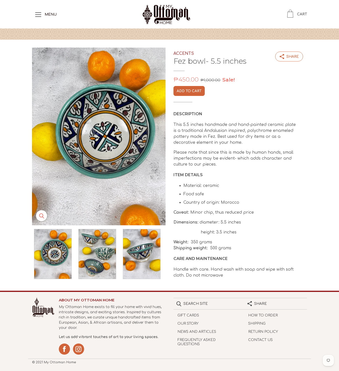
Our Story (188, 323)
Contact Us (260, 340)
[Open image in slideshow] (99, 136)
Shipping (257, 323)
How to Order (263, 315)
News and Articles (196, 332)
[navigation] (38, 14)
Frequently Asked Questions (196, 342)
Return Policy (263, 332)
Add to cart (189, 91)
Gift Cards (188, 315)
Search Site (195, 304)
